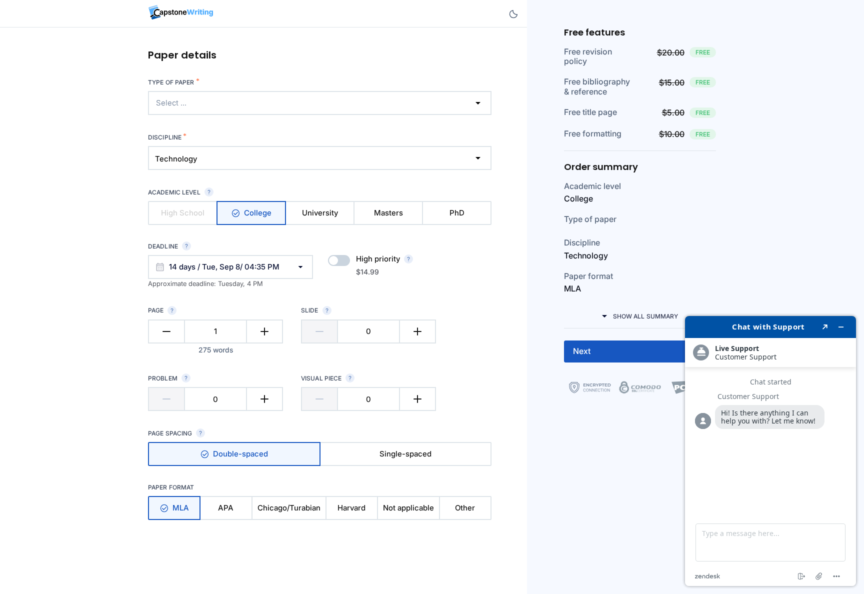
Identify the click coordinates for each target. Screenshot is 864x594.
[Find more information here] (770, 451)
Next (581, 351)
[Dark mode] (513, 14)
